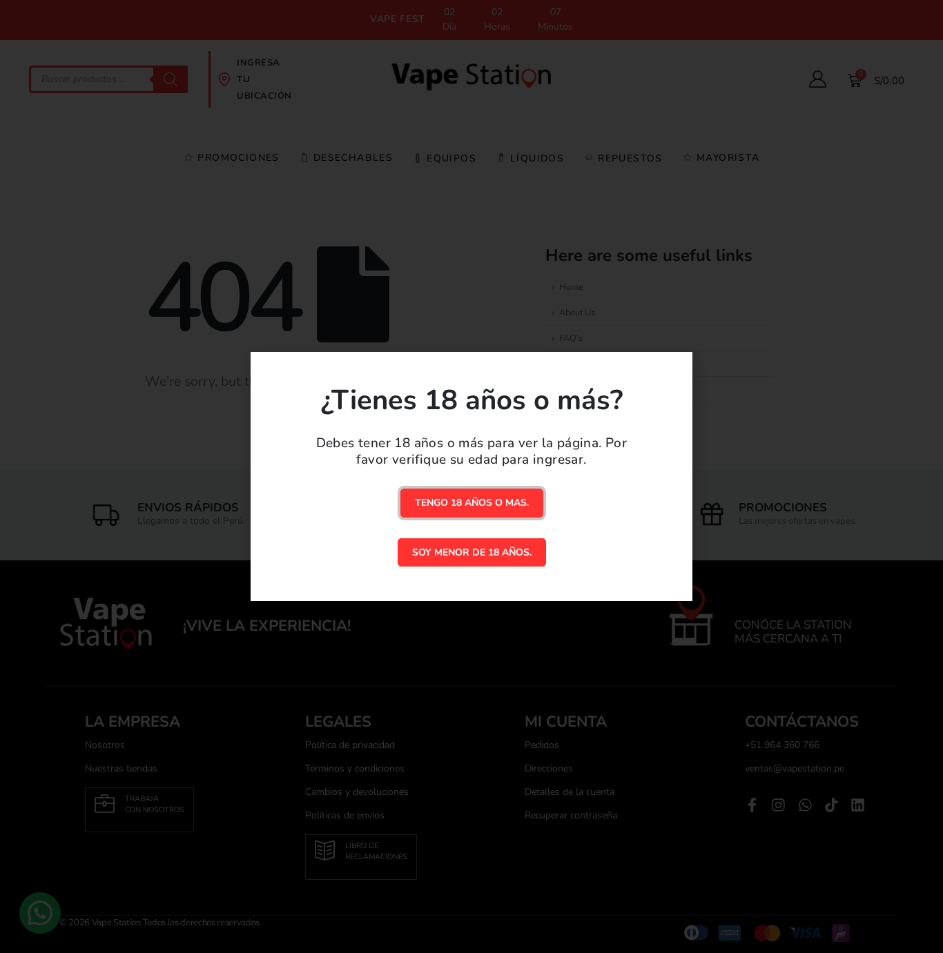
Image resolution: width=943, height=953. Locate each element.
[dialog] (471, 476)
